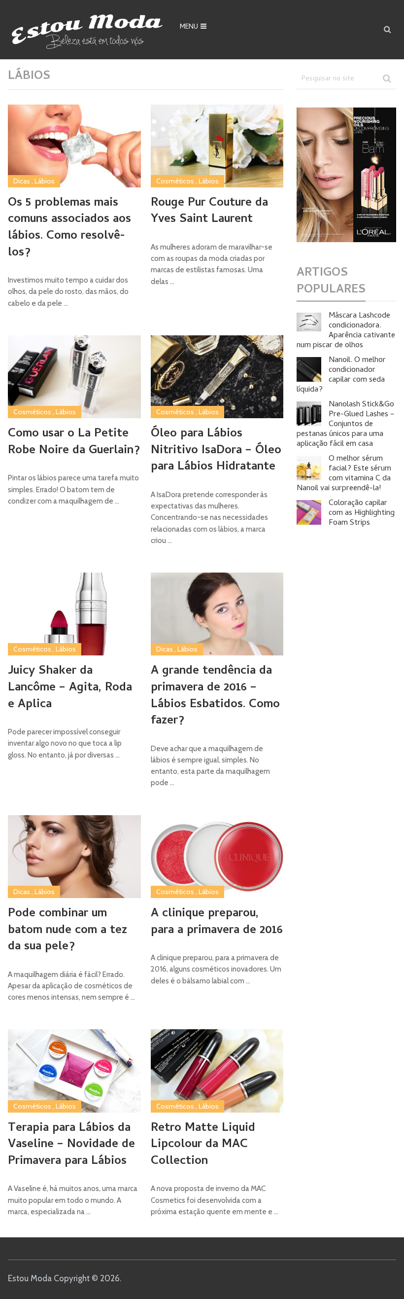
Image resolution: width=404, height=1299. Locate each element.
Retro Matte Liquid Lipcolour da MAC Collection (203, 1145)
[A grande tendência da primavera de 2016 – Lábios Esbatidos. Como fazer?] (217, 614)
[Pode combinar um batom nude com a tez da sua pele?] (74, 856)
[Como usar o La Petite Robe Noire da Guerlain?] (74, 376)
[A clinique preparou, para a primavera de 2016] (217, 856)
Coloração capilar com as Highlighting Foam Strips (362, 513)
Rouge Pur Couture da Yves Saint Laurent (209, 211)
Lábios (44, 181)
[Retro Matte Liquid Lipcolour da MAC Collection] (217, 1070)
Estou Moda (30, 1278)
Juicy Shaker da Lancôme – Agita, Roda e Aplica (70, 688)
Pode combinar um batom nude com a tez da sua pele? (67, 931)
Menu (189, 27)
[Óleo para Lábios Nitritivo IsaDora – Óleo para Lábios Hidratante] (217, 376)
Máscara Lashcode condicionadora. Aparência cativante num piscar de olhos (346, 331)
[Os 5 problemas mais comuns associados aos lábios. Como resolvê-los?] (74, 146)
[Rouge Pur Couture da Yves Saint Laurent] (217, 146)
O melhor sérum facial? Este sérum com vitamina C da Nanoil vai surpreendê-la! (344, 474)
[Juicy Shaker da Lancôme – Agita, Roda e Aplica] (74, 614)
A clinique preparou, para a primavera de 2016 (217, 922)
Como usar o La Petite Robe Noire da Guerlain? (74, 442)
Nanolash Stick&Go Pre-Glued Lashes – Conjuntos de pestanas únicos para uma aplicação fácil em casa (346, 424)
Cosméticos (175, 181)
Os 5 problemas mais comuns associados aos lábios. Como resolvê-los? (69, 228)
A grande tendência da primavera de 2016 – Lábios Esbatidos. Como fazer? (215, 696)
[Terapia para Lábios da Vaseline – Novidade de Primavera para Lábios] (74, 1070)
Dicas (21, 181)
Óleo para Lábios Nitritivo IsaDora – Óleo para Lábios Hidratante (216, 451)
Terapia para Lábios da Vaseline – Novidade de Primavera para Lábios (71, 1145)
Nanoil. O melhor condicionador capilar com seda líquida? (341, 375)
